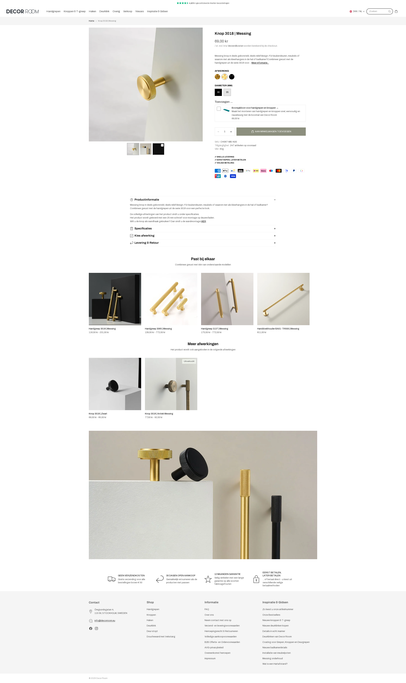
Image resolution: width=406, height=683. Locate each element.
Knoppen (151, 615)
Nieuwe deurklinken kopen (275, 625)
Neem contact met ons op (218, 620)
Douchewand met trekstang (161, 636)
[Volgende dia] (313, 303)
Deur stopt (152, 631)
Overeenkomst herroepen (217, 653)
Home (91, 21)
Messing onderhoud (272, 658)
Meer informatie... (260, 63)
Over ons (209, 615)
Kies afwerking (144, 235)
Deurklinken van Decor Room (277, 636)
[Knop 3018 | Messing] (224, 76)
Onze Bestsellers (271, 615)
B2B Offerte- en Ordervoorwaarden (222, 642)
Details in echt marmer (273, 631)
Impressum (210, 658)
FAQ (207, 609)
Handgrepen (153, 609)
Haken (150, 620)
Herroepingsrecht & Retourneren (221, 631)
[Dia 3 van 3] (158, 149)
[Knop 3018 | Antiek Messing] (217, 76)
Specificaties (143, 228)
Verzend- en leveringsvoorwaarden (222, 625)
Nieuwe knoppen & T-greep (276, 620)
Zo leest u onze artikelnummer (277, 609)
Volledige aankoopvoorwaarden (221, 636)
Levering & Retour (146, 242)
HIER (203, 221)
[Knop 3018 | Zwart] (231, 76)
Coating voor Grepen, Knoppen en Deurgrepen (286, 642)
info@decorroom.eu (105, 620)
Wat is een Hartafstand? (275, 664)
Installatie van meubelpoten (276, 653)
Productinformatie (146, 199)
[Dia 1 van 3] (133, 149)
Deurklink (151, 625)
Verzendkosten (235, 46)
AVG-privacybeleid (214, 647)
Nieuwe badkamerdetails (274, 647)
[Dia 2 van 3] (145, 149)
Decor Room (102, 678)
